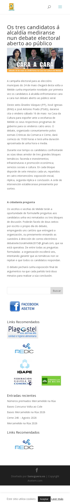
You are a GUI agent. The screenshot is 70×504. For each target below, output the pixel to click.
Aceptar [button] (44, 499)
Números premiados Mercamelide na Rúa (31, 401)
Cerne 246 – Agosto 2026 (22, 417)
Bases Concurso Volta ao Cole (24, 406)
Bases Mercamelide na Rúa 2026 (26, 412)
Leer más (57, 499)
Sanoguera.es (36, 476)
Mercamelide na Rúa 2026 (22, 423)
